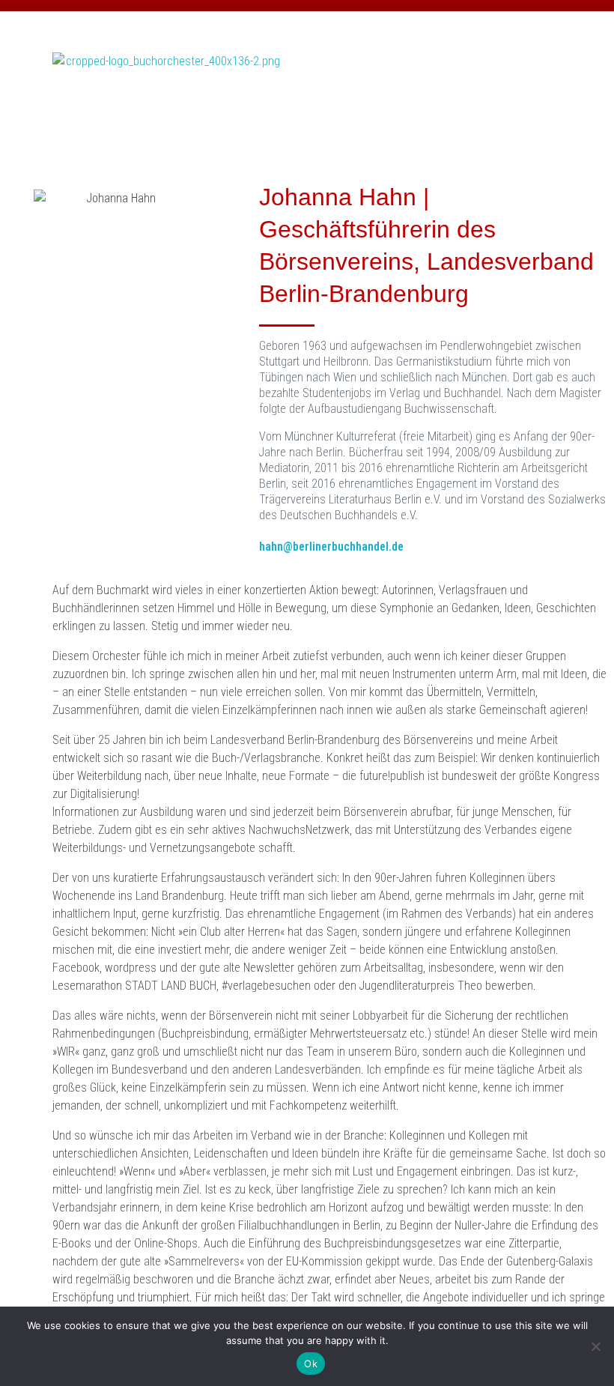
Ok (310, 1364)
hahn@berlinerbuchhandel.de (331, 546)
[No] (595, 1346)
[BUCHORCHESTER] (167, 103)
